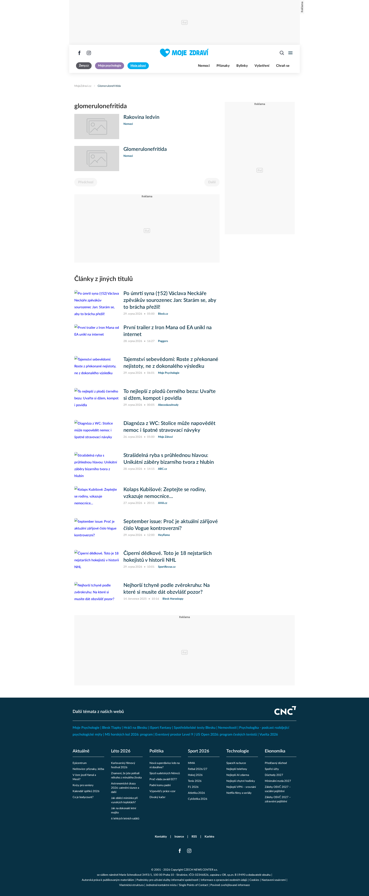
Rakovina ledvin (141, 117)
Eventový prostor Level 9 (174, 734)
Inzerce (179, 836)
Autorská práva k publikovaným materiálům (108, 880)
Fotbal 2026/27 (197, 769)
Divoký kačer (157, 797)
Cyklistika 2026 (197, 799)
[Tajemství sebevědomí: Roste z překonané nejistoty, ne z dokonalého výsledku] (96, 368)
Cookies (254, 880)
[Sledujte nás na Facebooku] (79, 52)
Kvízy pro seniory (83, 785)
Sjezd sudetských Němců (164, 773)
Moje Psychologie (86, 727)
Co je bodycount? (83, 797)
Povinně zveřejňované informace (230, 885)
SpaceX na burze (236, 763)
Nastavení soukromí (274, 880)
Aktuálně (81, 751)
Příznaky (223, 65)
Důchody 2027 (274, 775)
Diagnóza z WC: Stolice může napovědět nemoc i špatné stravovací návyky (169, 427)
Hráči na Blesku (135, 727)
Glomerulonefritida (109, 86)
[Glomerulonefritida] (96, 158)
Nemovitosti (227, 727)
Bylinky (242, 65)
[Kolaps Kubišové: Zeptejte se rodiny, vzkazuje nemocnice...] (96, 498)
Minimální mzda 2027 (278, 781)
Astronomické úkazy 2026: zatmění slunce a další (125, 788)
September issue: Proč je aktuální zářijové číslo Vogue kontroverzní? (170, 525)
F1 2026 (193, 787)
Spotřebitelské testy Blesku (194, 727)
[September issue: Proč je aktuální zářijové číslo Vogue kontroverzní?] (96, 530)
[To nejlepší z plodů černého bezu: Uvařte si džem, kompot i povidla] (96, 400)
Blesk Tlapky (111, 727)
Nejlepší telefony (236, 769)
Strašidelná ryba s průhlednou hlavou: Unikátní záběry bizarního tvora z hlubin (168, 459)
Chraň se (283, 65)
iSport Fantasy (160, 727)
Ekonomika (275, 751)
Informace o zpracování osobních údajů (224, 880)
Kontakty (161, 836)
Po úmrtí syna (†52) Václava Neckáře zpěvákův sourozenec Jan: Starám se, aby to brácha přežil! (169, 300)
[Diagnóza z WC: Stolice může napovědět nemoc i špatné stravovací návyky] (96, 432)
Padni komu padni (160, 785)
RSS (194, 836)
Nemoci (204, 65)
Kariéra (209, 836)
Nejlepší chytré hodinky (240, 781)
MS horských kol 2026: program (129, 734)
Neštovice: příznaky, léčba (88, 769)
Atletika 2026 (196, 793)
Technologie (237, 751)
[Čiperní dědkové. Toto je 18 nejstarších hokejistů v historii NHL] (96, 562)
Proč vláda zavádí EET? (163, 779)
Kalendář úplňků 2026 (86, 791)
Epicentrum (80, 763)
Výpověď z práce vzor (162, 791)
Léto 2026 (120, 751)
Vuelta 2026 (268, 734)
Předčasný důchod (276, 763)
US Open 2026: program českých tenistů (226, 734)
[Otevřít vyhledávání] (282, 53)
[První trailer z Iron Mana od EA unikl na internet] (96, 336)
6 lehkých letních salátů (125, 818)
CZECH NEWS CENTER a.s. (201, 869)
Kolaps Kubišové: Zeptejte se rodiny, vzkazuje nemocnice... (164, 493)
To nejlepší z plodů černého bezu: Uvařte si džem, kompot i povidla (169, 395)
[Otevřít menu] (290, 53)
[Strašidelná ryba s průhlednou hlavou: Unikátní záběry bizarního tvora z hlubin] (96, 465)
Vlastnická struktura (131, 885)
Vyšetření (262, 65)
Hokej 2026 (195, 775)
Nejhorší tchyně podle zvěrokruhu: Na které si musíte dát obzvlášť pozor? (166, 589)
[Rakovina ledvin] (96, 126)
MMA (191, 763)
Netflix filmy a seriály (239, 793)
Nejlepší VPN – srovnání (241, 787)
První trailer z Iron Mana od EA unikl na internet (167, 331)
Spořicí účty (272, 769)
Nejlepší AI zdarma (237, 775)
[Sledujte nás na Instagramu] (88, 52)
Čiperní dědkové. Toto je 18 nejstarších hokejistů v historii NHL (167, 557)
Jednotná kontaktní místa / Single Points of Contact (177, 885)
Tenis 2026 (195, 781)
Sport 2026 (198, 751)
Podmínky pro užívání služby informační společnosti (167, 880)
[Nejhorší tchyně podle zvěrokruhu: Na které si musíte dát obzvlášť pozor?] (96, 594)
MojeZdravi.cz (82, 86)
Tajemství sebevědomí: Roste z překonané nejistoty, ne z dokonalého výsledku (170, 363)
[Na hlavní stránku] (184, 53)
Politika (156, 751)
